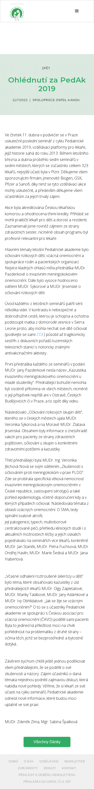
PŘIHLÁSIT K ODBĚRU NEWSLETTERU (47, 775)
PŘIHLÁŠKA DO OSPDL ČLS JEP (47, 781)
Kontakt (69, 768)
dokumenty (28, 768)
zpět (46, 68)
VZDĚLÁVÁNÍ (49, 761)
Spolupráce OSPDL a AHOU (56, 100)
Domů (13, 761)
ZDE (40, 334)
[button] (77, 11)
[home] (17, 11)
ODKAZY (50, 768)
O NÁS (29, 761)
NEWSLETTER (74, 761)
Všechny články (47, 742)
